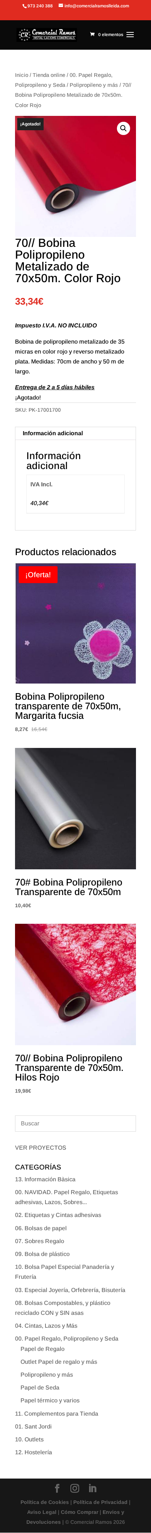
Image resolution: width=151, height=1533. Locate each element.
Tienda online (49, 75)
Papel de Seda (40, 1387)
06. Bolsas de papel (41, 1228)
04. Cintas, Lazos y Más (46, 1326)
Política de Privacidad (100, 1502)
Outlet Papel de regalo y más (59, 1362)
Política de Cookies (45, 1502)
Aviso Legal (41, 1512)
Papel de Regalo (43, 1349)
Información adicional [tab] (53, 433)
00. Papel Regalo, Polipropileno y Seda (66, 1338)
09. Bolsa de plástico (42, 1254)
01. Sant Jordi (33, 1426)
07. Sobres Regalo (39, 1241)
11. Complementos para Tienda (56, 1413)
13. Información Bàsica (45, 1179)
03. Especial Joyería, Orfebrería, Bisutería (70, 1290)
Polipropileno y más (94, 85)
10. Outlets (29, 1439)
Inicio (21, 75)
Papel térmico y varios (50, 1400)
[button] (123, 128)
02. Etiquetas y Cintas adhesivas (58, 1215)
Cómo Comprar (79, 1512)
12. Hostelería (33, 1452)
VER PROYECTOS (40, 1148)
